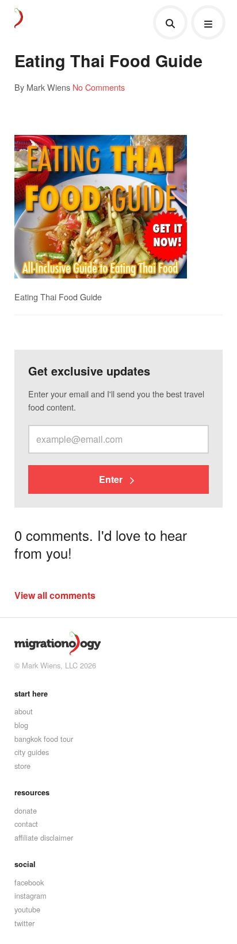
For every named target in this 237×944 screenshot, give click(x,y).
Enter (112, 479)
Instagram (30, 895)
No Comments (98, 87)
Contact (26, 823)
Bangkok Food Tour (43, 738)
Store (22, 765)
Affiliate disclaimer (43, 837)
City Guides (31, 751)
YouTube (27, 909)
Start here (31, 693)
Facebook (29, 882)
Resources (31, 792)
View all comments (54, 595)
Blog (21, 724)
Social (25, 864)
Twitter (24, 923)
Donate (25, 810)
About (23, 711)
